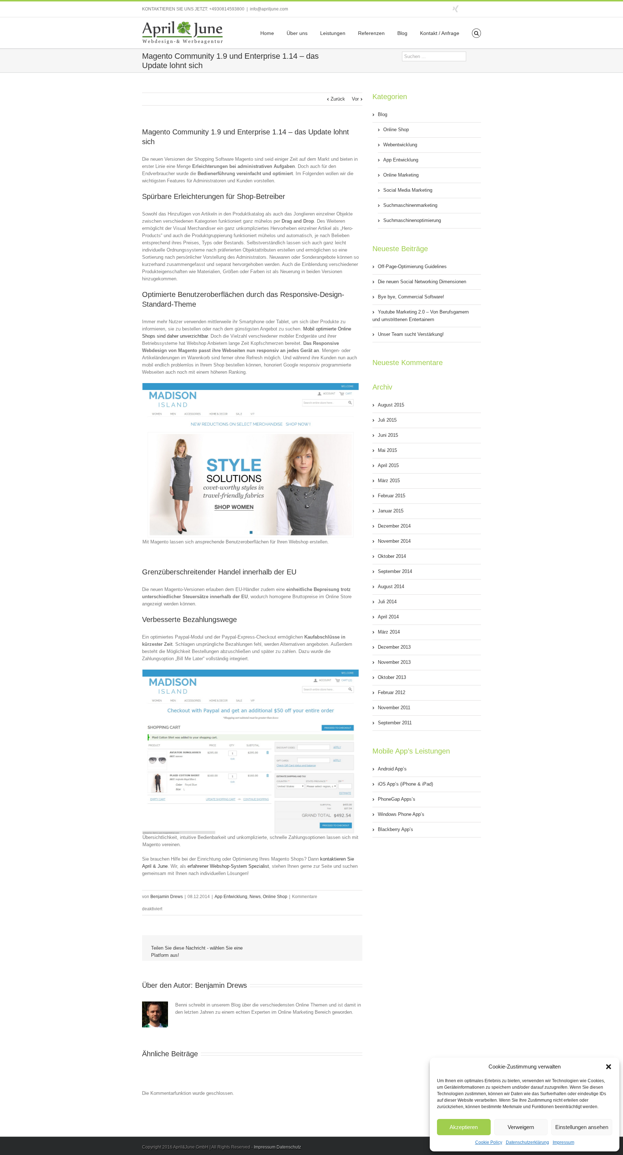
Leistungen (332, 33)
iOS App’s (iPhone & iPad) (405, 784)
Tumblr (315, 972)
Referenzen (371, 33)
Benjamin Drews (166, 896)
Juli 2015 (387, 420)
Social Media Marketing (407, 190)
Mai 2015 (387, 450)
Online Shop (275, 896)
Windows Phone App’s (401, 814)
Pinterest (331, 972)
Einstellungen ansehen (581, 1127)
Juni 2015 (388, 435)
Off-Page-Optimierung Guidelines (412, 266)
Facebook (479, 8)
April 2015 (388, 465)
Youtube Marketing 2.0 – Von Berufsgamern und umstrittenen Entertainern (420, 315)
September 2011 (395, 722)
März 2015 (389, 480)
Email (348, 972)
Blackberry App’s (395, 829)
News (255, 896)
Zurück (338, 99)
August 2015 (391, 405)
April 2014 (388, 616)
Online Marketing (401, 175)
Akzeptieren (464, 1127)
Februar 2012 (391, 692)
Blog (402, 33)
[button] (608, 1066)
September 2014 (395, 571)
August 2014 (391, 586)
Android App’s (392, 769)
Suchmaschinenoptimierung (412, 220)
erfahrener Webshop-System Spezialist (228, 866)
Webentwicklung (400, 144)
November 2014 (394, 541)
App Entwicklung (231, 896)
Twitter (468, 8)
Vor (355, 99)
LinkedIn (282, 971)
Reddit (298, 971)
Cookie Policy (488, 1142)
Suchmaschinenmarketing (410, 205)
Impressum (563, 1142)
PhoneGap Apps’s (396, 799)
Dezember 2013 (394, 647)
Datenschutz (289, 1147)
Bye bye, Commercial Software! (411, 296)
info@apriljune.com (269, 9)
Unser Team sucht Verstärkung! (411, 334)
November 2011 (394, 707)
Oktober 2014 (392, 556)
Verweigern (521, 1127)
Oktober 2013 (392, 677)
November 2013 (394, 662)
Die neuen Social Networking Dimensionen (422, 281)
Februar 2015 (391, 495)
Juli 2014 (387, 601)
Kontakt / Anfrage (439, 33)
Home (267, 33)
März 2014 (389, 632)
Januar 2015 (390, 511)
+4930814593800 (226, 9)
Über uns (297, 33)
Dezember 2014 (394, 526)
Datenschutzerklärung (527, 1142)
